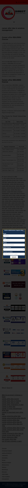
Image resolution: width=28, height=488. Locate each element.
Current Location (8, 251)
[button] (23, 230)
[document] (14, 244)
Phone (5, 242)
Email (4, 238)
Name (4, 233)
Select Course (7, 247)
